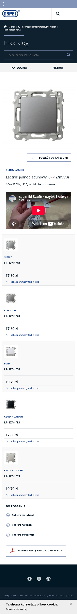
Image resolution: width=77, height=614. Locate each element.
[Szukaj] (68, 54)
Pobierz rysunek (22, 524)
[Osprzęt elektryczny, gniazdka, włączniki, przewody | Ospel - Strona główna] (11, 13)
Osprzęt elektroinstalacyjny (35, 26)
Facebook (29, 578)
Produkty (15, 26)
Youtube (39, 578)
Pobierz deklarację (23, 534)
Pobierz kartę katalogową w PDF (40, 550)
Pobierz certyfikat (23, 515)
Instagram (48, 578)
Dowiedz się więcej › (17, 609)
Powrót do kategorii (53, 157)
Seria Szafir (15, 170)
